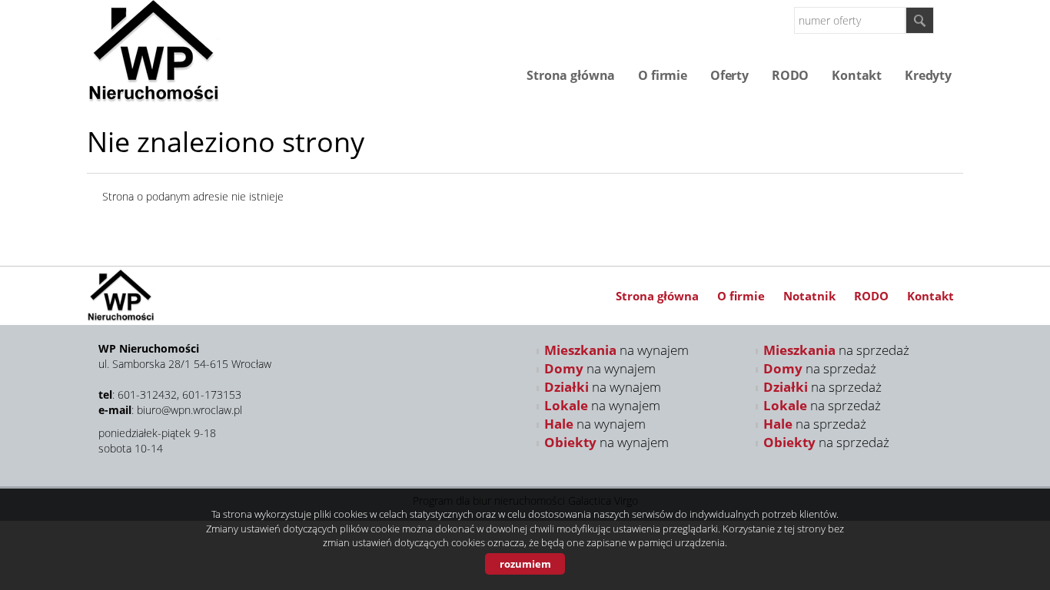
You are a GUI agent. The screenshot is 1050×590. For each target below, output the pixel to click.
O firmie (662, 75)
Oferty (729, 75)
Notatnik (809, 295)
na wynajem (616, 350)
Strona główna (571, 75)
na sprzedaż (836, 350)
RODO (790, 75)
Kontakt (857, 75)
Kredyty (928, 75)
